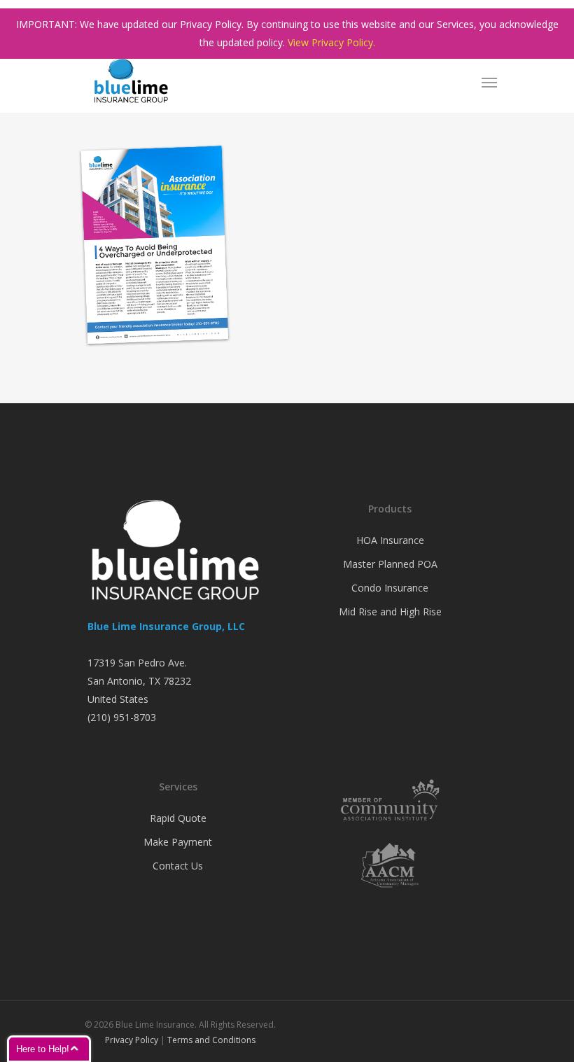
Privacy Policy (131, 1040)
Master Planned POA (390, 564)
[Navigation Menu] (489, 82)
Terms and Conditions (211, 1040)
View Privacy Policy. (331, 42)
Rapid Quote (178, 818)
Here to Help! (42, 1049)
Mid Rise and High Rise (390, 611)
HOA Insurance (390, 540)
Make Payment (178, 841)
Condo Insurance (389, 587)
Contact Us (178, 865)
